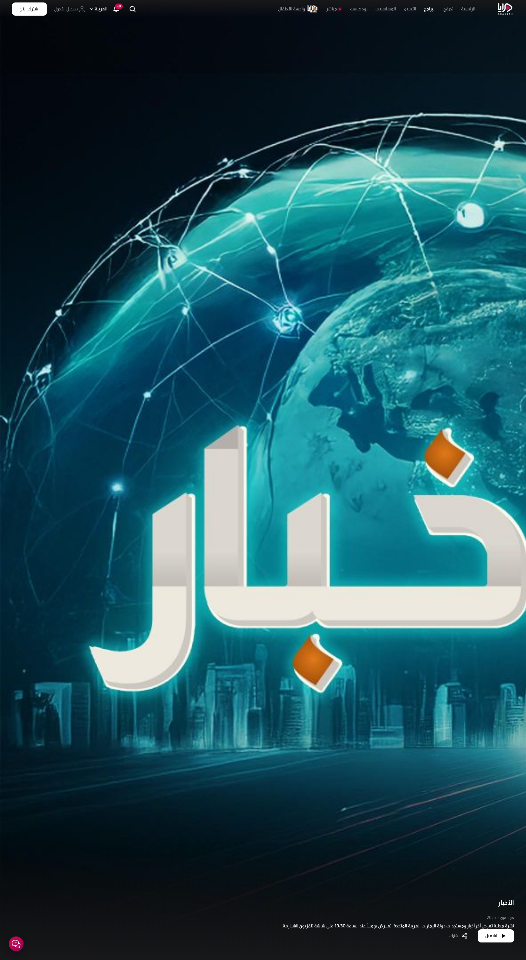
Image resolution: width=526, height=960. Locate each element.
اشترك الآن (29, 9)
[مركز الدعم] (16, 943)
